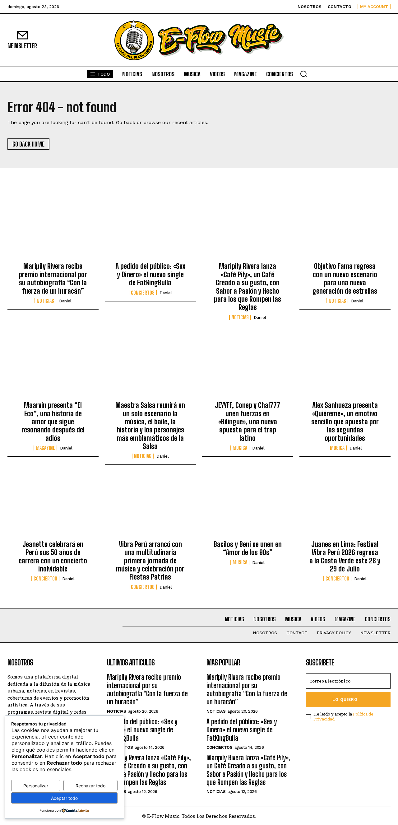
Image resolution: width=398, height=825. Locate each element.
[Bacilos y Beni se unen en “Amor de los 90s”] (247, 507)
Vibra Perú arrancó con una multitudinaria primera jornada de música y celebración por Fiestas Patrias (150, 560)
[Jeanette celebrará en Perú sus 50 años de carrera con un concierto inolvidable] (53, 507)
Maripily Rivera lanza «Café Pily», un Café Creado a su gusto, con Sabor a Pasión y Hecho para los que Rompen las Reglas (247, 286)
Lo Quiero (345, 699)
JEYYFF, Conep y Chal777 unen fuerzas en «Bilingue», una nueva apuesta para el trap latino (247, 421)
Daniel (65, 301)
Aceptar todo (64, 798)
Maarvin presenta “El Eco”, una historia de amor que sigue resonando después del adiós (53, 421)
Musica (240, 447)
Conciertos (143, 292)
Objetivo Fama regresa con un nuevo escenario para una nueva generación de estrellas (344, 278)
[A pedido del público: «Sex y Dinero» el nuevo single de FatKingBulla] (150, 229)
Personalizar (35, 785)
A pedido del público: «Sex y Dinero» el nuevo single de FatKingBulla (150, 274)
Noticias (45, 300)
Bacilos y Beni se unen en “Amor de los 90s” (248, 548)
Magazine (45, 447)
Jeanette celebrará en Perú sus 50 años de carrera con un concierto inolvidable (53, 556)
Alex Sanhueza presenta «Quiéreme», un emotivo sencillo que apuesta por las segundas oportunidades (345, 421)
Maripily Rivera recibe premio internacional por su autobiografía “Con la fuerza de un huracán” (53, 278)
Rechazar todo (90, 785)
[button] (303, 73)
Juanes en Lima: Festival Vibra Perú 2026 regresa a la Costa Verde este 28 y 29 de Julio (344, 556)
